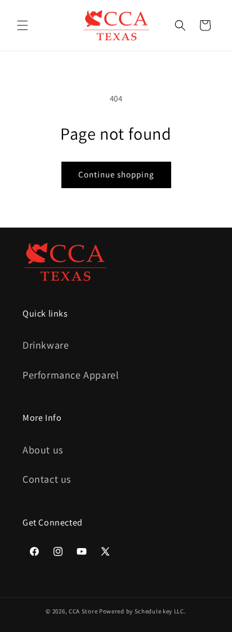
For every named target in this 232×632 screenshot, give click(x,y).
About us (43, 449)
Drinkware (46, 345)
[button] (22, 25)
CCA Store (83, 611)
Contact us (47, 479)
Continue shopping (116, 174)
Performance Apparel (71, 374)
